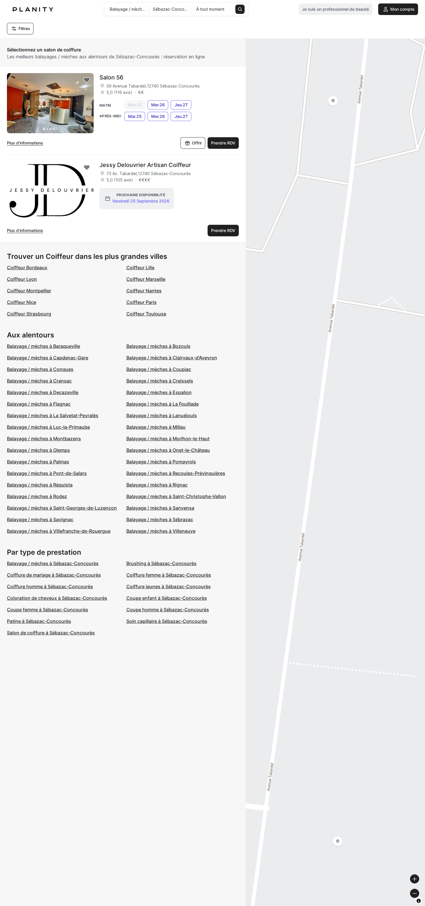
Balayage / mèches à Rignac (157, 485)
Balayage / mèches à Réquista (40, 485)
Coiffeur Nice (21, 302)
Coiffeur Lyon (22, 279)
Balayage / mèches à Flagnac (39, 404)
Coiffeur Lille (140, 267)
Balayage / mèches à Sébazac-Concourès (53, 563)
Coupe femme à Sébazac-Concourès (47, 609)
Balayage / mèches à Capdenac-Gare (47, 358)
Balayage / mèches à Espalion (159, 392)
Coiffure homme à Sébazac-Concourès (50, 586)
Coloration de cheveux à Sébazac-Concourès (57, 598)
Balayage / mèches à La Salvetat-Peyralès (52, 415)
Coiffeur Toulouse (146, 314)
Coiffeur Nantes (144, 291)
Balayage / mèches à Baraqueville (43, 346)
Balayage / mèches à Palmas (38, 462)
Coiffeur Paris (141, 302)
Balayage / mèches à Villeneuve (160, 531)
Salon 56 (111, 77)
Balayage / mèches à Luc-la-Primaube (48, 427)
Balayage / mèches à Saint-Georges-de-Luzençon (62, 508)
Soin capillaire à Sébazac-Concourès (166, 621)
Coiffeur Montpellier (29, 291)
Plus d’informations (25, 142)
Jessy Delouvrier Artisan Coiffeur (145, 164)
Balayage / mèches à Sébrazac (159, 519)
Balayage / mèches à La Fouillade (162, 404)
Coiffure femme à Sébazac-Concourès (168, 575)
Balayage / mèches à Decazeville (42, 392)
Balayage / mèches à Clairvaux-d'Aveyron (171, 358)
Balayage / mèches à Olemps (38, 450)
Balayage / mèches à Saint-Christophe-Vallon (176, 496)
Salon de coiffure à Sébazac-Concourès (51, 633)
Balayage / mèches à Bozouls (158, 346)
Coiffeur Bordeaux (27, 267)
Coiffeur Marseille (145, 279)
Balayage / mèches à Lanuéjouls (161, 415)
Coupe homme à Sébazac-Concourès (167, 609)
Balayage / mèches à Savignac (40, 519)
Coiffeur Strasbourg (29, 314)
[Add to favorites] (86, 80)
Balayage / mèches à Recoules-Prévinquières (175, 473)
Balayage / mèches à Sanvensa (160, 508)
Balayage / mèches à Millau (156, 427)
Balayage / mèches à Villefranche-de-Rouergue (58, 531)
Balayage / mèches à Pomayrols (161, 462)
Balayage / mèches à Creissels (159, 381)
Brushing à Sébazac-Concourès (161, 563)
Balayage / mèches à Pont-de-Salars (47, 473)
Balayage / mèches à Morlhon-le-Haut (168, 438)
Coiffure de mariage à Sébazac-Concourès (54, 575)
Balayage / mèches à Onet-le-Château (168, 450)
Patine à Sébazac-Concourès (39, 621)
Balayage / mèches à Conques (40, 369)
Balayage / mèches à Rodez (37, 496)
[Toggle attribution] (418, 900)
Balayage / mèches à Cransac (39, 381)
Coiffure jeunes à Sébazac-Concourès (168, 586)
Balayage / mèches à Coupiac (158, 369)
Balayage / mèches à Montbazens (44, 438)
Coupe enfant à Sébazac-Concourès (166, 598)
